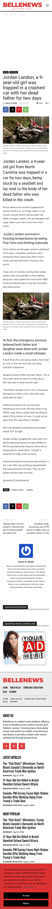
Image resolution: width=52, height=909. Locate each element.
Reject (26, 903)
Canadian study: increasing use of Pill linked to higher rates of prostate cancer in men (37, 528)
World (13, 14)
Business (7, 775)
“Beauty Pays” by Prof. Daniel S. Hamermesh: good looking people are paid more (13, 528)
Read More (28, 887)
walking (29, 490)
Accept (26, 895)
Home (5, 14)
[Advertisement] (26, 44)
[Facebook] (6, 109)
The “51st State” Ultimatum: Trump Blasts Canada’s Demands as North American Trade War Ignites (23, 767)
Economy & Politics (12, 805)
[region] (26, 886)
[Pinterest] (19, 109)
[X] (12, 109)
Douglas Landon (17, 490)
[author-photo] (26, 558)
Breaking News (10, 788)
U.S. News (22, 14)
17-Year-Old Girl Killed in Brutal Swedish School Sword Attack (21, 782)
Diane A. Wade (11, 103)
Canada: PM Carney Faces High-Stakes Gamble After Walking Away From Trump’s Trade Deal (25, 797)
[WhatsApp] (26, 109)
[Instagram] (14, 746)
